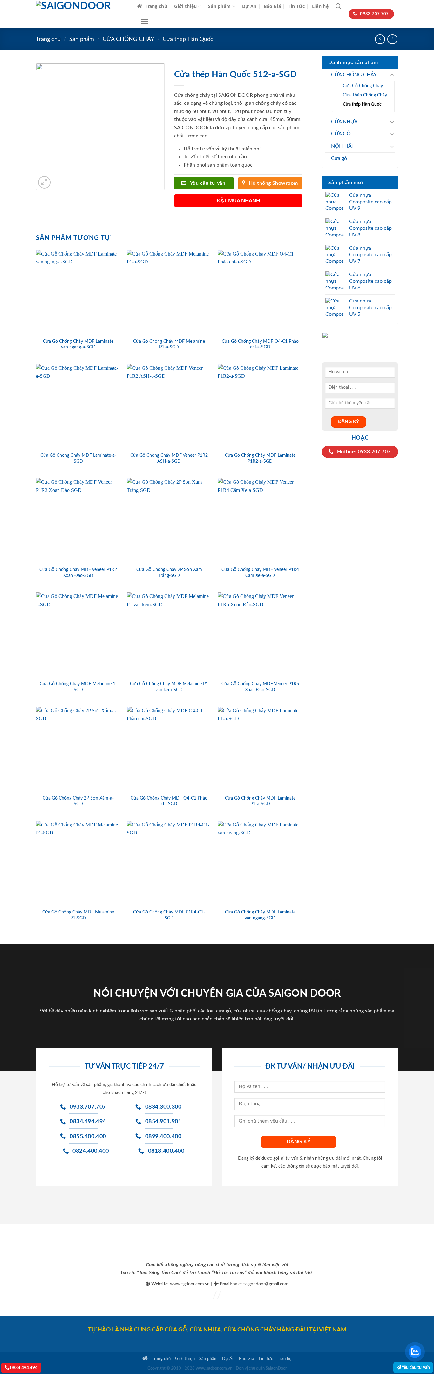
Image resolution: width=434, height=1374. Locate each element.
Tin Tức (296, 6)
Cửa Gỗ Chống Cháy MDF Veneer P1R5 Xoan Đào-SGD (260, 686)
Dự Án (249, 6)
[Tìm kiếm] (338, 6)
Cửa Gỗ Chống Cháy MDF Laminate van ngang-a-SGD (78, 344)
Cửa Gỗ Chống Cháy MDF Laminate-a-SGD (78, 458)
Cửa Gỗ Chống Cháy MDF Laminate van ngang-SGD (260, 915)
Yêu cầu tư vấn (415, 1367)
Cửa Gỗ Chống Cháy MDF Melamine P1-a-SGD (169, 344)
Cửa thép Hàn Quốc (188, 39)
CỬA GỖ (341, 133)
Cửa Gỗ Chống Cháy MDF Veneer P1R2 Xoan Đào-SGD (78, 572)
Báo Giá (272, 6)
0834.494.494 (23, 1367)
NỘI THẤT (342, 146)
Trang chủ (156, 6)
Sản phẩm (219, 6)
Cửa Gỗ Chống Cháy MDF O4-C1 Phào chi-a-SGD (260, 344)
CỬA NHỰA (344, 121)
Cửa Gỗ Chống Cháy (363, 85)
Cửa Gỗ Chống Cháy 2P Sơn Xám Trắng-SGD (169, 572)
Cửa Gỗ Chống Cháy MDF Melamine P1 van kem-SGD (169, 686)
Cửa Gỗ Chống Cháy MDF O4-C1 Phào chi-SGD (169, 801)
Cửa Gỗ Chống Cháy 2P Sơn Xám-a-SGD (78, 801)
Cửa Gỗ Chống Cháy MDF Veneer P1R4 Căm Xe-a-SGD (260, 572)
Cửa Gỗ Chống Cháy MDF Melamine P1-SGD (78, 915)
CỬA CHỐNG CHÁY (128, 39)
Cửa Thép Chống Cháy (365, 95)
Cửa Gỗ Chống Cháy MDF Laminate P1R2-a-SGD (260, 458)
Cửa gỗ (339, 158)
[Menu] (144, 21)
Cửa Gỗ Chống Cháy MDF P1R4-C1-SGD (169, 915)
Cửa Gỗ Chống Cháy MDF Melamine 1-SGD (78, 686)
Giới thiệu (185, 6)
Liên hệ (320, 6)
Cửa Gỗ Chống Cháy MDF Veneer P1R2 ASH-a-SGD (169, 458)
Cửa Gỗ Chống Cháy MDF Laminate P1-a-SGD (260, 801)
